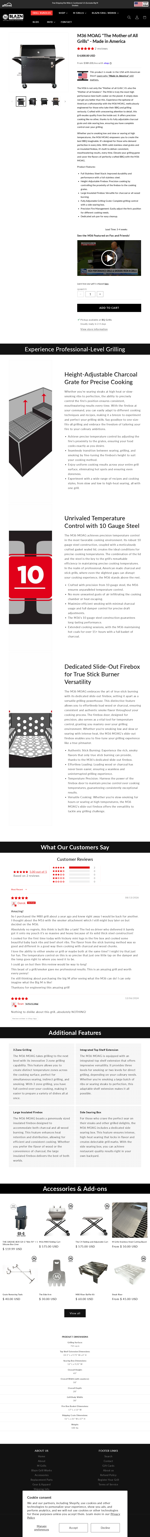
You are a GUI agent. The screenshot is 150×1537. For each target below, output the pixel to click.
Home (41, 1456)
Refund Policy (108, 1475)
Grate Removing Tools (13, 1294)
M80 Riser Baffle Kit (85, 1294)
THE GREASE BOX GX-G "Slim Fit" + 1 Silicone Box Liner (20, 1243)
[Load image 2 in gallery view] (33, 101)
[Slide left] (12, 101)
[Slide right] (65, 101)
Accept (73, 1527)
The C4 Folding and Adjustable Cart (92, 1242)
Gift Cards (108, 1465)
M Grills (41, 1465)
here (107, 284)
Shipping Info (41, 1489)
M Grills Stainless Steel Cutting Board (129, 1242)
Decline (105, 1527)
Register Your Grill (108, 1479)
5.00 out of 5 (38, 871)
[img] (19, 898)
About (41, 1461)
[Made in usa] (141, 4)
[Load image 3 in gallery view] (44, 101)
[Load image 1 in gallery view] (21, 101)
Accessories (42, 1475)
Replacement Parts (41, 1479)
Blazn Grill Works (41, 1470)
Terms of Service (108, 1484)
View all (75, 1313)
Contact (108, 1461)
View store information (94, 329)
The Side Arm (45, 1294)
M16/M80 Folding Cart (49, 1242)
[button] (62, 13)
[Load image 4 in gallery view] (56, 101)
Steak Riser (117, 1294)
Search (108, 1456)
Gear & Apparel (42, 1484)
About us (108, 1470)
